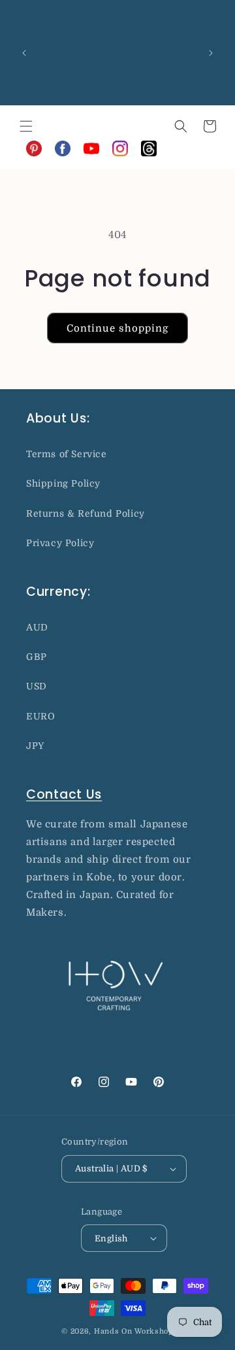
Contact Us (64, 794)
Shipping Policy (63, 483)
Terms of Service (66, 454)
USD (36, 686)
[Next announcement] (210, 53)
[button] (26, 126)
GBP (36, 656)
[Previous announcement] (24, 53)
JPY (35, 745)
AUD (37, 627)
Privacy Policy (60, 543)
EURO (40, 716)
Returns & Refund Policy (85, 513)
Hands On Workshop (134, 1331)
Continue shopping (117, 328)
